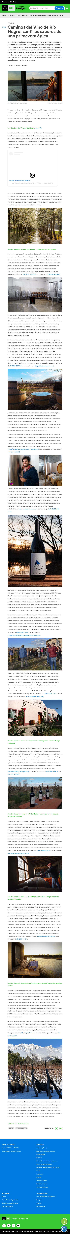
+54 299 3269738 (52, 771)
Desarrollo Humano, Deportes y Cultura (47, 1167)
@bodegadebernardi (28, 1033)
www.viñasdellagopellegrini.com (18, 771)
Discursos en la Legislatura (10, 1203)
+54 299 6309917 (14, 774)
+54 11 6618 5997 (50, 694)
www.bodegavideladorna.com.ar (18, 853)
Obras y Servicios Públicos (44, 1164)
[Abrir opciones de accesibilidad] (64, 1221)
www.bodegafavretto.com (34, 696)
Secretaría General (41, 1180)
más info (38, 128)
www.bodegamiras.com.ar (27, 509)
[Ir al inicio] (15, 8)
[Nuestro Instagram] (13, 1225)
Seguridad (39, 1174)
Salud (38, 1171)
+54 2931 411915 (21, 939)
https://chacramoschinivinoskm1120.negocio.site (24, 635)
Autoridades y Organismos (10, 1200)
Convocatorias (40, 1206)
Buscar (60, 8)
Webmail (38, 1203)
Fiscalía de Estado (41, 1184)
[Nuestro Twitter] (9, 1225)
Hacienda (39, 1157)
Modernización (40, 1154)
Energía (38, 1177)
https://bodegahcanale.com (44, 366)
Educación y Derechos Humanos (46, 1151)
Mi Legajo (39, 1200)
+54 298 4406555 (14, 452)
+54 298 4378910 (22, 632)
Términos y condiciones (41, 1231)
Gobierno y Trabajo (42, 1148)
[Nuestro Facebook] (4, 1225)
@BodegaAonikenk (54, 274)
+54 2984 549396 (15, 366)
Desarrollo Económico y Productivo (46, 1161)
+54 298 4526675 (44, 850)
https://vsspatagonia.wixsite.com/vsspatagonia (23, 449)
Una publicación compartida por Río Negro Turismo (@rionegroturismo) (32, 183)
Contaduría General (42, 1187)
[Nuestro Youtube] (18, 1225)
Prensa (4, 1196)
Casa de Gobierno (7, 1206)
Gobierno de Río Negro (8, 15)
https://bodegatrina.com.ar (46, 936)
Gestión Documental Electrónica (46, 1196)
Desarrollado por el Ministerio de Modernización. (17, 1231)
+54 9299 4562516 (29, 274)
